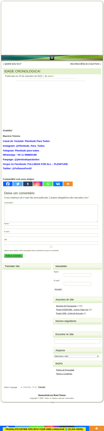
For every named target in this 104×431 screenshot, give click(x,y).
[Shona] (11, 356)
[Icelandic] (6, 317)
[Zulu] (20, 383)
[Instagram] (38, 184)
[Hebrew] (6, 312)
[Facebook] (8, 184)
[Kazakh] (6, 325)
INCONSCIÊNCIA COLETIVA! (84, 64)
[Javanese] (15, 321)
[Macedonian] (15, 334)
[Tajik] (15, 370)
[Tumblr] (28, 184)
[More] (68, 184)
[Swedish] (11, 370)
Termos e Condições (64, 374)
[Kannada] (20, 321)
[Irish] (20, 317)
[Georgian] (11, 303)
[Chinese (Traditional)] (20, 285)
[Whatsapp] (48, 184)
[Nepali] (20, 343)
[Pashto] (11, 347)
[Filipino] (6, 299)
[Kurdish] (20, 325)
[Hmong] (15, 312)
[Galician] (6, 303)
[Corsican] (6, 290)
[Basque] (15, 277)
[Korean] (15, 325)
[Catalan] (20, 281)
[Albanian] (11, 272)
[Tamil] (20, 370)
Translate (41, 387)
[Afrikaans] (6, 272)
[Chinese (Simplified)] (15, 285)
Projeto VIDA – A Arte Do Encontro (69, 313)
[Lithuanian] (6, 334)
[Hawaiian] (20, 308)
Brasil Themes (52, 402)
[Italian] (6, 321)
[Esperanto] (15, 294)
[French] (15, 299)
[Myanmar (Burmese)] (15, 343)
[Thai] (11, 374)
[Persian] (15, 347)
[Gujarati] (6, 308)
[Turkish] (15, 374)
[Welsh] (20, 378)
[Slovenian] (15, 361)
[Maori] (20, 339)
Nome (7, 224)
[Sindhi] (20, 356)
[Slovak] (11, 361)
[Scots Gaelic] (6, 365)
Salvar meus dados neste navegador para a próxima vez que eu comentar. (31, 250)
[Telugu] (6, 374)
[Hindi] (11, 312)
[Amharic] (15, 272)
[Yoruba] (15, 383)
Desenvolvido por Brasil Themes (52, 395)
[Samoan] (20, 361)
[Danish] (20, 290)
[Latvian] (20, 330)
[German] (15, 303)
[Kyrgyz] (6, 330)
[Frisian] (20, 299)
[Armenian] (6, 277)
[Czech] (15, 290)
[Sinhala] (6, 361)
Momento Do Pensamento (66, 306)
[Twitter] (18, 184)
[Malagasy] (20, 334)
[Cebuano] (6, 285)
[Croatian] (11, 290)
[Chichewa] (11, 285)
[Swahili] (6, 370)
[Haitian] (11, 308)
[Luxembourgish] (11, 334)
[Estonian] (20, 294)
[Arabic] (20, 272)
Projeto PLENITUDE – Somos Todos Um (72, 310)
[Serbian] (6, 356)
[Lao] (11, 330)
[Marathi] (6, 343)
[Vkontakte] (58, 184)
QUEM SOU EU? (13, 64)
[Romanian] (15, 352)
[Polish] (20, 347)
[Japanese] (11, 321)
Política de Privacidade (65, 370)
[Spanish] (15, 365)
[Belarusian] (20, 277)
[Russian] (20, 352)
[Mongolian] (11, 343)
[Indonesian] (15, 317)
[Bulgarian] (15, 281)
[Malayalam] (6, 339)
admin (51, 76)
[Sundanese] (20, 365)
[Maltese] (15, 339)
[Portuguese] (6, 352)
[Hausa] (15, 308)
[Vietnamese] (15, 378)
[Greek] (20, 303)
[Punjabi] (11, 352)
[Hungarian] (20, 312)
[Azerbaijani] (11, 277)
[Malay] (11, 339)
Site (5, 240)
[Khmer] (11, 325)
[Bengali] (6, 281)
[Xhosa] (6, 383)
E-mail (7, 232)
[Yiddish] (11, 383)
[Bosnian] (11, 281)
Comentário (9, 203)
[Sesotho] (15, 356)
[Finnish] (11, 299)
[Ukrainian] (20, 374)
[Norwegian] (6, 347)
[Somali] (11, 365)
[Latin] (15, 330)
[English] (11, 294)
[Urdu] (6, 378)
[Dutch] (6, 294)
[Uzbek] (11, 378)
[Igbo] (11, 317)
